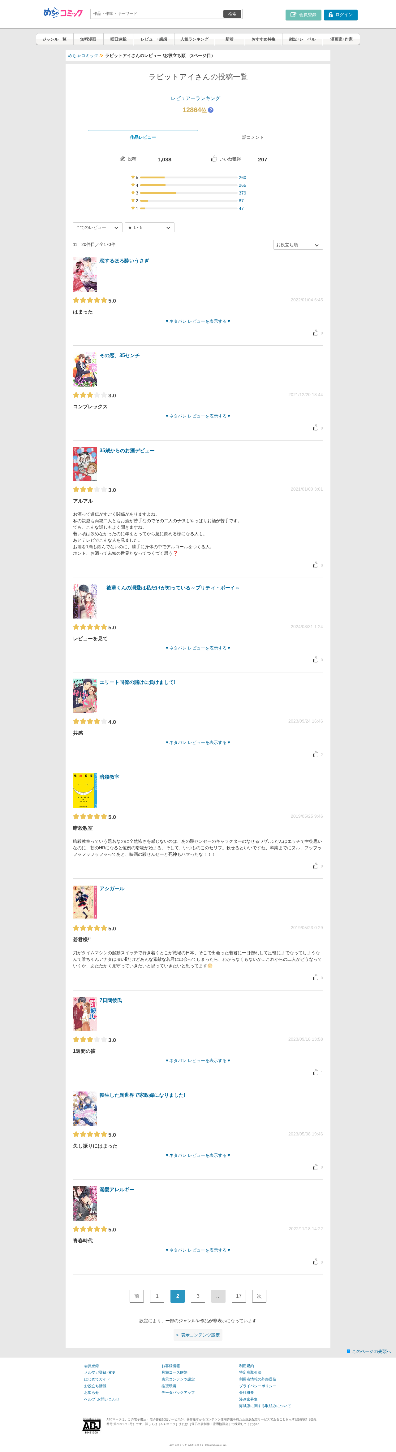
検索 (232, 13)
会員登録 (91, 1366)
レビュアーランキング (195, 98)
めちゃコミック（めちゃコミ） (187, 1445)
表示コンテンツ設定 (178, 1379)
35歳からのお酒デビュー (127, 450)
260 (242, 177)
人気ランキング (194, 39)
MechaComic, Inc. (216, 1445)
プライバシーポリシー (257, 1386)
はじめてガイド (97, 1379)
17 (239, 1296)
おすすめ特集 (264, 39)
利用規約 (246, 1366)
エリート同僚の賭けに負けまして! (137, 682)
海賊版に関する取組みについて (265, 1406)
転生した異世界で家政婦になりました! (142, 1095)
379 (242, 192)
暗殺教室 (109, 777)
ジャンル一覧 (54, 39)
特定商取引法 (250, 1372)
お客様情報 (170, 1366)
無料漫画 (88, 39)
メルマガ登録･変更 (100, 1372)
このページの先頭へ (371, 1351)
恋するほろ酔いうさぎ (124, 260)
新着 (230, 39)
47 (241, 208)
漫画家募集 (248, 1399)
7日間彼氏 (111, 1000)
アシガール (112, 888)
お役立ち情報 (95, 1386)
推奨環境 (168, 1386)
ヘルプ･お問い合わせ (101, 1399)
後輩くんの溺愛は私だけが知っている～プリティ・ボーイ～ (173, 587)
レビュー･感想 (154, 39)
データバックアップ (178, 1392)
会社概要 (246, 1392)
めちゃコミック (83, 55)
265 (242, 185)
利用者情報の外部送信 (257, 1379)
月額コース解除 (174, 1372)
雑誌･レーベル (302, 39)
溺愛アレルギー (117, 1189)
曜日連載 (118, 39)
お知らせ (91, 1392)
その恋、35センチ (120, 355)
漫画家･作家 (341, 39)
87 (241, 200)
